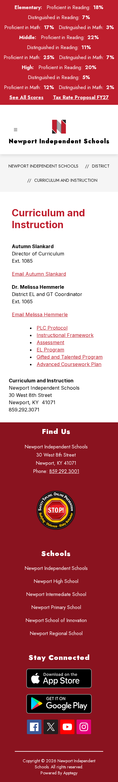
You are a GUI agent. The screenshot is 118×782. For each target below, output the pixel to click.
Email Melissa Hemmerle (40, 314)
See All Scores (26, 97)
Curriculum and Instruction (65, 180)
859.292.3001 (64, 471)
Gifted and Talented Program (70, 357)
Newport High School (56, 581)
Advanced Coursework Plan (69, 364)
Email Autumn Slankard (39, 274)
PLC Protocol (52, 328)
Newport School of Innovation (56, 620)
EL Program (50, 350)
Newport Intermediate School (56, 594)
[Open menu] (15, 129)
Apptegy (70, 773)
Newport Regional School (56, 633)
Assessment (50, 342)
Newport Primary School (56, 607)
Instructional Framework (65, 335)
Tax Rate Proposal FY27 (81, 97)
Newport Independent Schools (43, 166)
